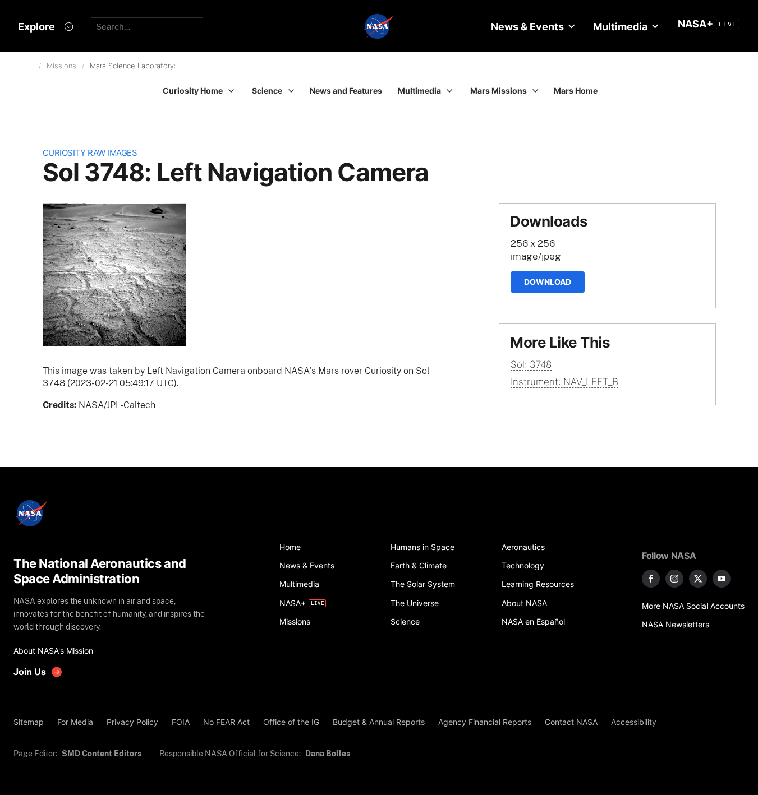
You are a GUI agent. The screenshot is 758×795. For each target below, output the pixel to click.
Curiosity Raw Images (90, 152)
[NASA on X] (698, 579)
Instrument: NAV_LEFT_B (564, 381)
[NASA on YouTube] (722, 579)
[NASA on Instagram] (674, 579)
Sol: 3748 (531, 364)
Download (547, 281)
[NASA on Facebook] (651, 579)
